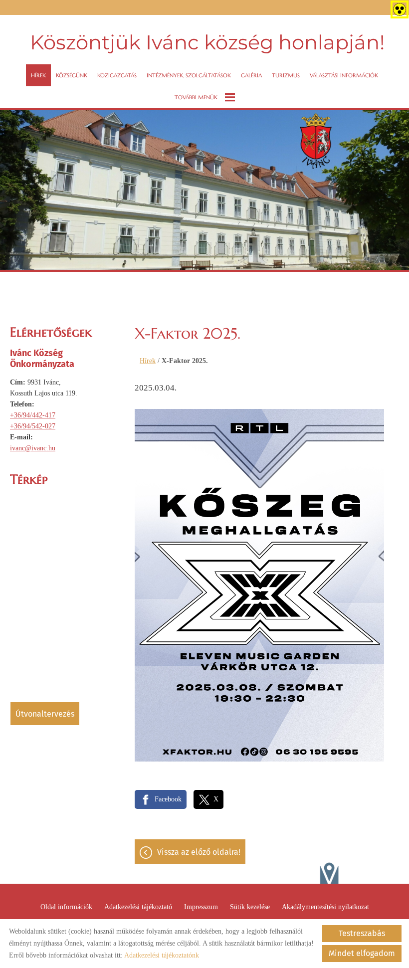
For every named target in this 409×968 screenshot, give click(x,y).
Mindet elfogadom (362, 953)
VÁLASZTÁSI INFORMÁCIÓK (344, 75)
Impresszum (201, 907)
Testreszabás (362, 933)
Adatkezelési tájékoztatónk (161, 955)
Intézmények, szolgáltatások (189, 75)
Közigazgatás (117, 75)
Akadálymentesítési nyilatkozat (325, 907)
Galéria (251, 75)
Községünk (71, 75)
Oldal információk (66, 907)
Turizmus (286, 75)
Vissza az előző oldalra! (198, 852)
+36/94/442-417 (32, 415)
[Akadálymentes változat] (397, 7)
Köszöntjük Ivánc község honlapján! (207, 42)
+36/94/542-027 (32, 426)
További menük (196, 97)
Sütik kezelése (250, 907)
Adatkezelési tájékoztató (138, 907)
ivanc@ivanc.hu (32, 448)
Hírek (38, 75)
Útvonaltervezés (44, 714)
